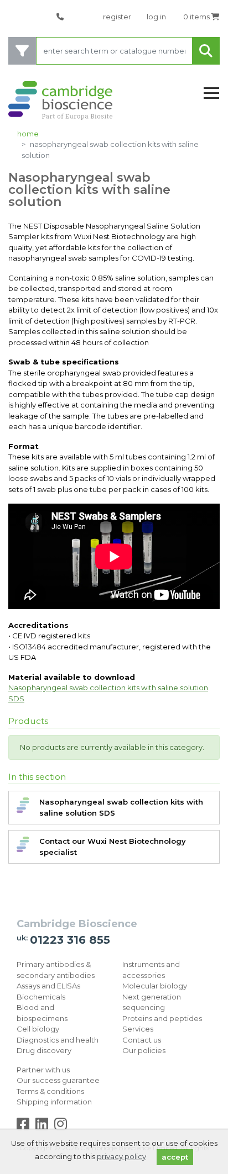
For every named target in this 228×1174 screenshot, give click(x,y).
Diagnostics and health (58, 1039)
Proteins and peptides (162, 1018)
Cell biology (38, 1028)
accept (175, 1156)
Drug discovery (44, 1050)
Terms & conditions (50, 1091)
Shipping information (54, 1101)
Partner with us (43, 1069)
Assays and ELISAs (48, 985)
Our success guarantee (58, 1080)
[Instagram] (60, 1126)
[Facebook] (25, 1126)
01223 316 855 (70, 939)
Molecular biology (154, 985)
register (117, 16)
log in (156, 16)
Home (28, 133)
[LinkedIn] (44, 1126)
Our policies (143, 1050)
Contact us (141, 1039)
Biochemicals (41, 996)
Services (137, 1028)
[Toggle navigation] (211, 94)
